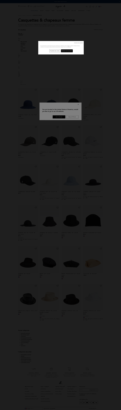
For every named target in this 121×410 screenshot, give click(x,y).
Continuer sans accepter (78, 42)
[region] (61, 47)
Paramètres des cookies (54, 50)
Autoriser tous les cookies (67, 50)
